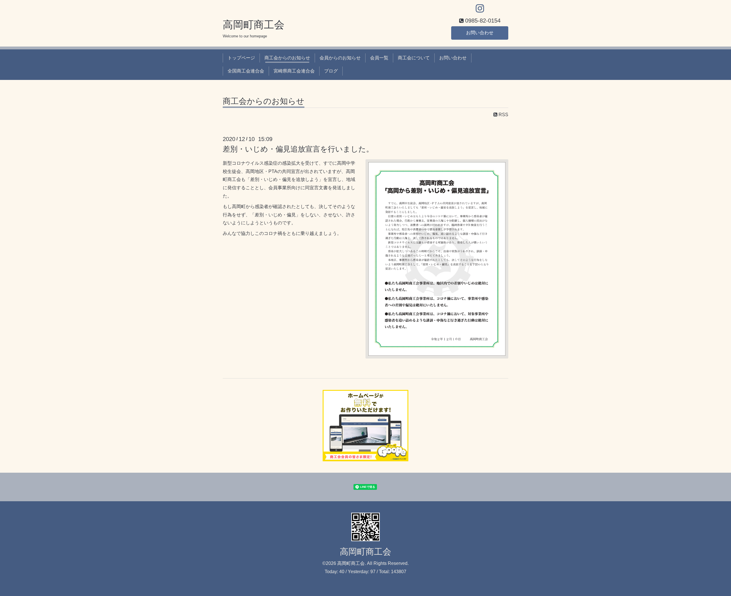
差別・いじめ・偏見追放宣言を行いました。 (298, 149)
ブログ (331, 71)
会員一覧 (379, 57)
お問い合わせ (479, 32)
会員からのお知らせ (340, 57)
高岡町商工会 (253, 25)
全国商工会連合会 (246, 71)
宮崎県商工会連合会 (294, 71)
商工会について (414, 57)
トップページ (241, 57)
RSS (502, 114)
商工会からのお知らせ (287, 57)
